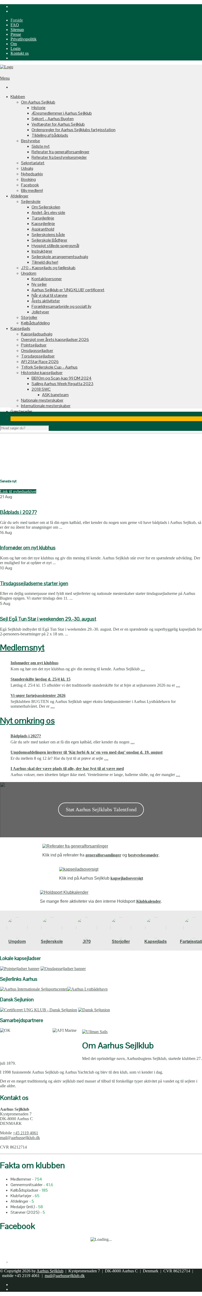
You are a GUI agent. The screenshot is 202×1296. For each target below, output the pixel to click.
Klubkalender (148, 901)
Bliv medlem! (32, 190)
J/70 (87, 941)
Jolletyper (40, 312)
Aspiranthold (43, 229)
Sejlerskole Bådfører (49, 240)
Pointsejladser (34, 345)
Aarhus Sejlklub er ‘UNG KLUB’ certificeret (68, 290)
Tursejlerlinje (43, 218)
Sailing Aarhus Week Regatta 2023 (62, 383)
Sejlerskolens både (48, 234)
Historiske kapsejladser (42, 372)
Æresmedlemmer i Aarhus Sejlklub (62, 113)
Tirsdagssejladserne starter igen (34, 583)
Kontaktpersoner (47, 279)
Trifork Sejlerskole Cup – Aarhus (49, 367)
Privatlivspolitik (24, 39)
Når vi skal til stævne (49, 295)
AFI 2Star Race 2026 (40, 361)
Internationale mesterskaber (45, 406)
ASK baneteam (55, 394)
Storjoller (29, 317)
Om (14, 44)
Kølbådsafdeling (35, 323)
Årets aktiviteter (46, 301)
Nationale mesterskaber (42, 400)
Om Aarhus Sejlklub (38, 102)
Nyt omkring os (27, 720)
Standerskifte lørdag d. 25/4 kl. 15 (40, 679)
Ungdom (28, 273)
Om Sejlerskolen (46, 207)
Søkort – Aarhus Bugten (53, 118)
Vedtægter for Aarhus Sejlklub (58, 124)
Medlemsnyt (22, 647)
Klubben (18, 96)
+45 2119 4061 (25, 1133)
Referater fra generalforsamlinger (60, 152)
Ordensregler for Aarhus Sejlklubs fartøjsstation (73, 129)
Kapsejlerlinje (43, 223)
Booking (28, 179)
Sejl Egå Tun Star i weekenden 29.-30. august (48, 619)
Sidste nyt (41, 146)
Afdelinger (19, 196)
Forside (17, 20)
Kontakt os (20, 53)
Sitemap (17, 29)
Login (16, 48)
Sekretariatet (32, 163)
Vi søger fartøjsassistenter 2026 (38, 695)
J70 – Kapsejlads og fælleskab (48, 268)
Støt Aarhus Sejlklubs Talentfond (101, 809)
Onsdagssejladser (37, 350)
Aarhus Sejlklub (50, 1271)
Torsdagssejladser (38, 356)
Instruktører (42, 251)
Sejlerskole (31, 201)
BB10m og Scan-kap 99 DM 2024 (62, 378)
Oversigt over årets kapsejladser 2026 (55, 339)
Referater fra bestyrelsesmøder (59, 157)
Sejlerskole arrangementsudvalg (60, 256)
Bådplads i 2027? (18, 512)
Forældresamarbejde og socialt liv (61, 306)
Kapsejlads (20, 328)
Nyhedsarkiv (32, 174)
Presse (16, 34)
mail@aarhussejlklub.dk (20, 1137)
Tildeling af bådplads (50, 135)
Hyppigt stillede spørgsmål (55, 245)
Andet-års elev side (48, 212)
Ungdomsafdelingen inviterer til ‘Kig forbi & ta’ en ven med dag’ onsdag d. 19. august (87, 752)
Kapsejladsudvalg (36, 334)
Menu (5, 78)
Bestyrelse (30, 141)
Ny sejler (39, 284)
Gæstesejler (21, 411)
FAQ (15, 25)
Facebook (30, 185)
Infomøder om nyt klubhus (27, 548)
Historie (39, 107)
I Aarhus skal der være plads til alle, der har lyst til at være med (67, 768)
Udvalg (27, 168)
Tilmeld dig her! (45, 262)
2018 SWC (41, 389)
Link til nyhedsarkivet (18, 491)
